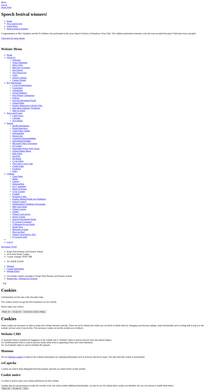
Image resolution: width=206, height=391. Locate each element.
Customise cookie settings (34, 312)
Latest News (12, 26)
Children (10, 174)
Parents (10, 123)
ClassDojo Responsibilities (24, 138)
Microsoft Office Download (24, 143)
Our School (17, 70)
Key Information (14, 83)
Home (9, 21)
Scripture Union (19, 196)
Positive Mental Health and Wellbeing (29, 199)
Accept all (17, 312)
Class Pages (17, 176)
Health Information (20, 126)
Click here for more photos (13, 38)
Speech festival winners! (17, 29)
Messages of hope (20, 229)
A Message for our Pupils (23, 224)
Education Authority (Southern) (26, 108)
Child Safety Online (21, 131)
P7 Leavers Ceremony (22, 222)
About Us (11, 57)
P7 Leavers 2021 (19, 237)
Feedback (16, 169)
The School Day (19, 72)
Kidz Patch (17, 153)
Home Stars (17, 227)
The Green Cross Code (22, 163)
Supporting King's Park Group (25, 148)
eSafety (15, 212)
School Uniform (19, 78)
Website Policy (13, 271)
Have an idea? (18, 232)
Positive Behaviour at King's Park (27, 105)
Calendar (16, 118)
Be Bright (16, 158)
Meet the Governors (21, 67)
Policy (15, 171)
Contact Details (19, 80)
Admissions (17, 90)
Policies (15, 98)
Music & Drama (19, 189)
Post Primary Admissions (23, 95)
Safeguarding (18, 133)
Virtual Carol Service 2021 (24, 234)
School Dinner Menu (21, 151)
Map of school (18, 110)
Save (26, 388)
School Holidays (19, 93)
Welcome (16, 60)
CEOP (14, 247)
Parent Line (17, 136)
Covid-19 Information (22, 85)
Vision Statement (19, 62)
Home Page (6, 7)
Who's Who (17, 65)
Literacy (16, 181)
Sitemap (10, 266)
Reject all (6, 312)
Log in (4, 5)
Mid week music (19, 206)
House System (18, 217)
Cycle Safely (18, 161)
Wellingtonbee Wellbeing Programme (28, 204)
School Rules (18, 103)
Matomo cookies (15, 357)
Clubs (15, 75)
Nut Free (16, 156)
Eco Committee (19, 186)
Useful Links (18, 166)
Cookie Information (15, 269)
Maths (15, 179)
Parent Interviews (20, 128)
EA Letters (17, 146)
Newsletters (17, 121)
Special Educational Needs (24, 100)
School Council (19, 201)
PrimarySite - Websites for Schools (22, 278)
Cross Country (18, 191)
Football (16, 194)
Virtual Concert (19, 209)
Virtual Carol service (21, 214)
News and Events (14, 23)
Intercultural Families (21, 141)
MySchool (5, 247)
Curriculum (17, 88)
